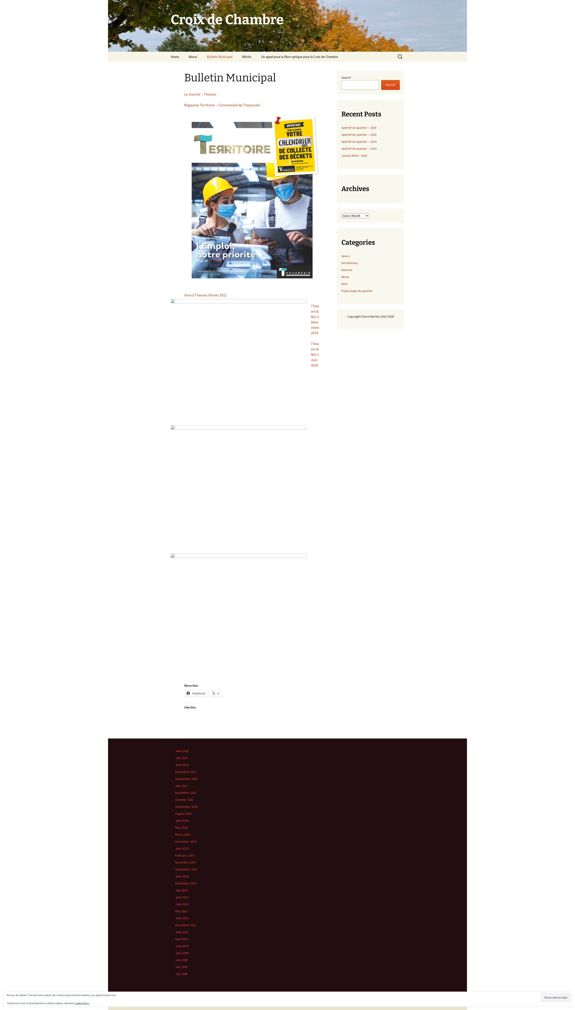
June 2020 (182, 821)
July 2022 (181, 786)
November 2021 (185, 793)
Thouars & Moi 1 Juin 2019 (315, 354)
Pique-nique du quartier (357, 291)
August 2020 (183, 814)
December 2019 (185, 841)
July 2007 (181, 967)
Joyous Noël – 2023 (354, 156)
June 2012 (182, 918)
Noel (344, 284)
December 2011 (185, 925)
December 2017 (185, 862)
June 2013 (182, 904)
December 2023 (185, 772)
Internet (346, 270)
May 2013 (181, 911)
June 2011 (182, 932)
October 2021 (184, 800)
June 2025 (182, 751)
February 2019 (184, 855)
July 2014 (181, 890)
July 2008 (181, 960)
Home (175, 57)
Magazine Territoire (199, 105)
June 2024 (182, 765)
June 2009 (182, 953)
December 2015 (185, 883)
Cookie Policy (82, 1003)
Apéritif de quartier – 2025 (358, 128)
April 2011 (181, 939)
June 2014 (182, 897)
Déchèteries (349, 263)
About (193, 57)
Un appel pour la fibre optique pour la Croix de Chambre (299, 57)
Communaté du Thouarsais (239, 105)
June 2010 (182, 946)
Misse (345, 277)
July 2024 (181, 758)
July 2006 (181, 974)
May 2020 (181, 827)
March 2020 (182, 834)
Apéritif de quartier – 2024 (358, 142)
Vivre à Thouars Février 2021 (205, 295)
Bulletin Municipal (219, 57)
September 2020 (186, 807)
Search (346, 78)
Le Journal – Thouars (200, 94)
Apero (345, 256)
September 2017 (186, 869)
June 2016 (182, 876)
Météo (246, 57)
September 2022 (186, 779)
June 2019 (182, 848)
